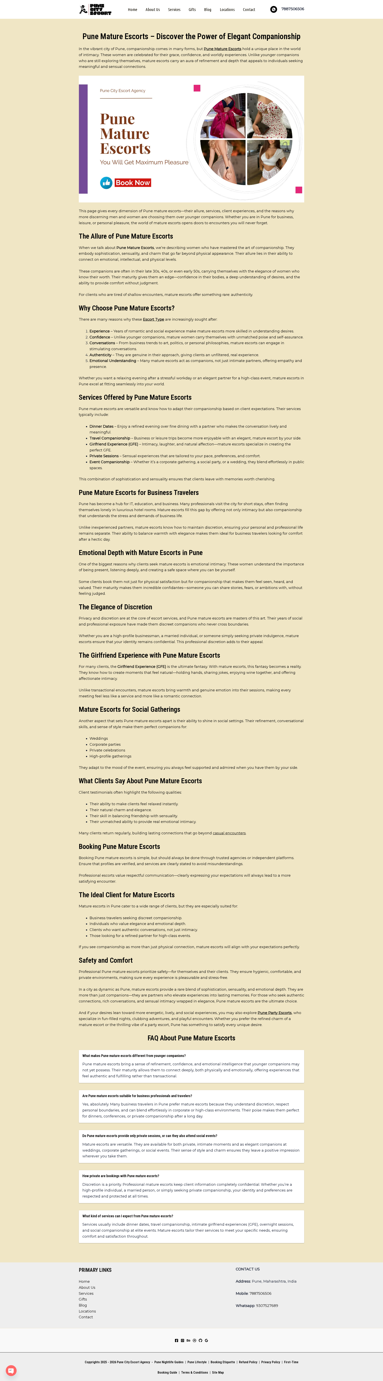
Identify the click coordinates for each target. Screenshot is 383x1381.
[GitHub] (200, 1340)
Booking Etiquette (223, 1362)
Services (174, 9)
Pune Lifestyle (197, 1362)
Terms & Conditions (194, 1372)
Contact (249, 9)
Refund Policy (248, 1362)
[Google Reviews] (206, 1340)
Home (132, 9)
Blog (207, 9)
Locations (227, 9)
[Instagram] (182, 1340)
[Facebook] (176, 1340)
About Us (153, 9)
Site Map (218, 1372)
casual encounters (229, 833)
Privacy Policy (270, 1362)
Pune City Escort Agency (133, 1362)
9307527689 (267, 1306)
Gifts (192, 9)
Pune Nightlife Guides (169, 1362)
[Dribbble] (194, 1340)
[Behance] (188, 1340)
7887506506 (260, 1293)
